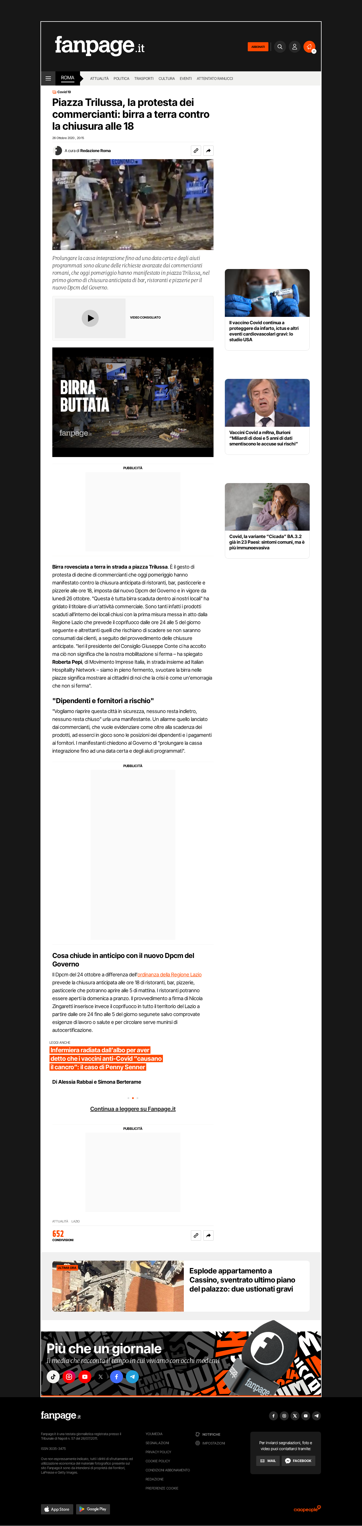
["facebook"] (116, 1376)
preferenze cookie (162, 1488)
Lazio (76, 1221)
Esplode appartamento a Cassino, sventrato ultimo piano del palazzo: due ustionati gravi (242, 1279)
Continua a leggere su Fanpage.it (133, 1108)
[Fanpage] (61, 1415)
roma (67, 77)
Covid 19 (64, 92)
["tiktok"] (53, 1376)
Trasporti (144, 78)
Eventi (186, 78)
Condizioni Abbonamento (168, 1470)
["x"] (100, 1376)
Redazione (155, 1479)
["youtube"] (84, 1376)
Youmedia (154, 1434)
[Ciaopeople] (307, 1510)
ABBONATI (258, 46)
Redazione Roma (95, 150)
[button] (208, 151)
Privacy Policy (158, 1452)
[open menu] (48, 78)
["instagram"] (69, 1376)
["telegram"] (132, 1376)
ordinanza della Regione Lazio (169, 975)
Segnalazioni (157, 1443)
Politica (121, 78)
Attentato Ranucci (215, 78)
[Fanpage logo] (93, 46)
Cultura (167, 78)
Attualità (99, 78)
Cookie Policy (158, 1461)
